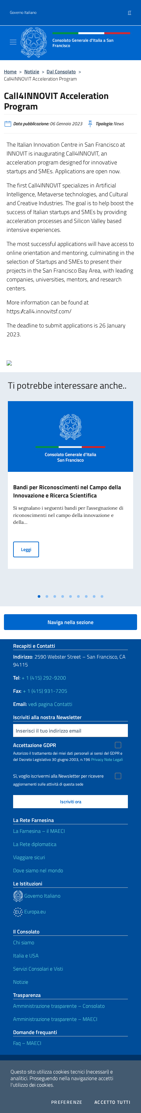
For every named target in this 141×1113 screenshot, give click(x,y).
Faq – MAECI (27, 1043)
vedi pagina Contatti (50, 704)
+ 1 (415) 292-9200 (44, 678)
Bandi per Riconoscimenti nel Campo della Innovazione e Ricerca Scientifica (67, 491)
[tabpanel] (70, 496)
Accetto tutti (112, 1102)
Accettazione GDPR (34, 745)
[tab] (39, 596)
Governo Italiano (23, 12)
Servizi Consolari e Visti (38, 969)
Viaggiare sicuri (29, 857)
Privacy (97, 759)
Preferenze (67, 1102)
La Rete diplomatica (34, 844)
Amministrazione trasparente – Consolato (59, 1006)
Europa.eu (34, 911)
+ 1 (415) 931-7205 (45, 691)
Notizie (31, 71)
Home (10, 71)
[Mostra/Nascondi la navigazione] (13, 42)
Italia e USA (26, 955)
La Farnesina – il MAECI (39, 831)
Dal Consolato (61, 71)
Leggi (30, 549)
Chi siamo (23, 942)
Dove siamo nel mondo (38, 870)
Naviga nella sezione (70, 622)
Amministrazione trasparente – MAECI (55, 1019)
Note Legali (113, 759)
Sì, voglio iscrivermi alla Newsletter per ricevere (58, 776)
